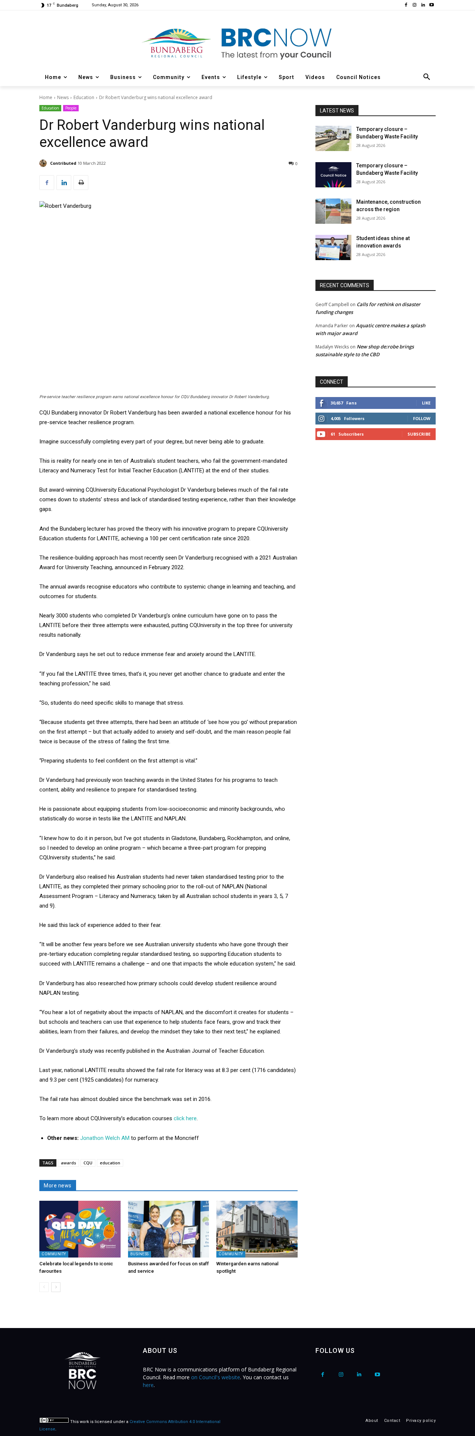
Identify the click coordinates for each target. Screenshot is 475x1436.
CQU (87, 1162)
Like (426, 403)
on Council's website (215, 1377)
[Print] (80, 182)
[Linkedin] (423, 5)
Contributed (63, 163)
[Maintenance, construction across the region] (333, 211)
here (148, 1385)
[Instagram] (414, 5)
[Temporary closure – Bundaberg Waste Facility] (333, 138)
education (110, 1162)
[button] (427, 77)
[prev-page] (44, 1287)
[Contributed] (44, 163)
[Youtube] (431, 5)
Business (139, 1254)
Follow (421, 418)
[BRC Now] (237, 43)
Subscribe (418, 434)
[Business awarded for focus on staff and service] (168, 1229)
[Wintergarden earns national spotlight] (257, 1229)
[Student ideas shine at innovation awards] (333, 247)
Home (45, 97)
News (63, 97)
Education (83, 97)
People (70, 108)
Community (54, 1254)
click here (185, 1118)
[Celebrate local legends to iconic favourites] (80, 1229)
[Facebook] (406, 5)
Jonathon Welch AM (105, 1138)
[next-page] (55, 1287)
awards (68, 1162)
